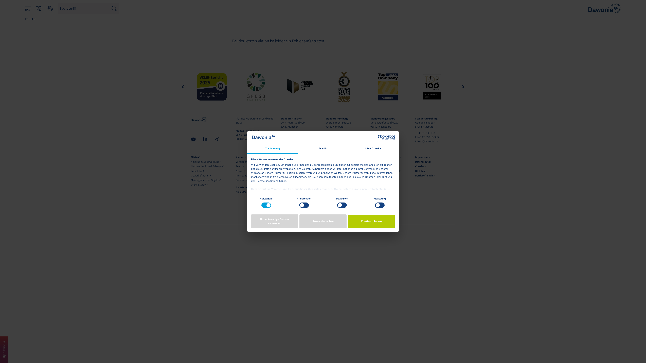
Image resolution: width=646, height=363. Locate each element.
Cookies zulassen (371, 221)
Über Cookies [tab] (373, 148)
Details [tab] (323, 148)
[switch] (304, 205)
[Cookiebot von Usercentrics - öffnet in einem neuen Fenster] (380, 137)
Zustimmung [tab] (272, 148)
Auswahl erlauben (323, 221)
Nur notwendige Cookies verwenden (274, 221)
